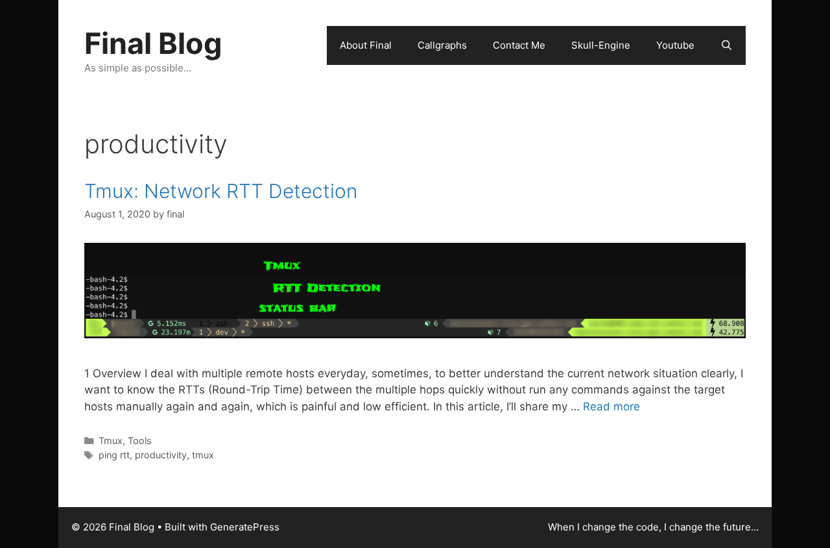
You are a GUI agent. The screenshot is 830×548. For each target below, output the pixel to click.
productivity (161, 454)
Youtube (675, 45)
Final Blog (153, 43)
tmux (203, 454)
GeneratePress (244, 527)
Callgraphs (442, 45)
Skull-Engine (600, 45)
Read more (611, 406)
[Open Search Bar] (726, 45)
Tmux (111, 440)
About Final (366, 45)
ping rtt (114, 454)
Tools (140, 440)
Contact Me (519, 45)
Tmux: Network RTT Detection (220, 191)
